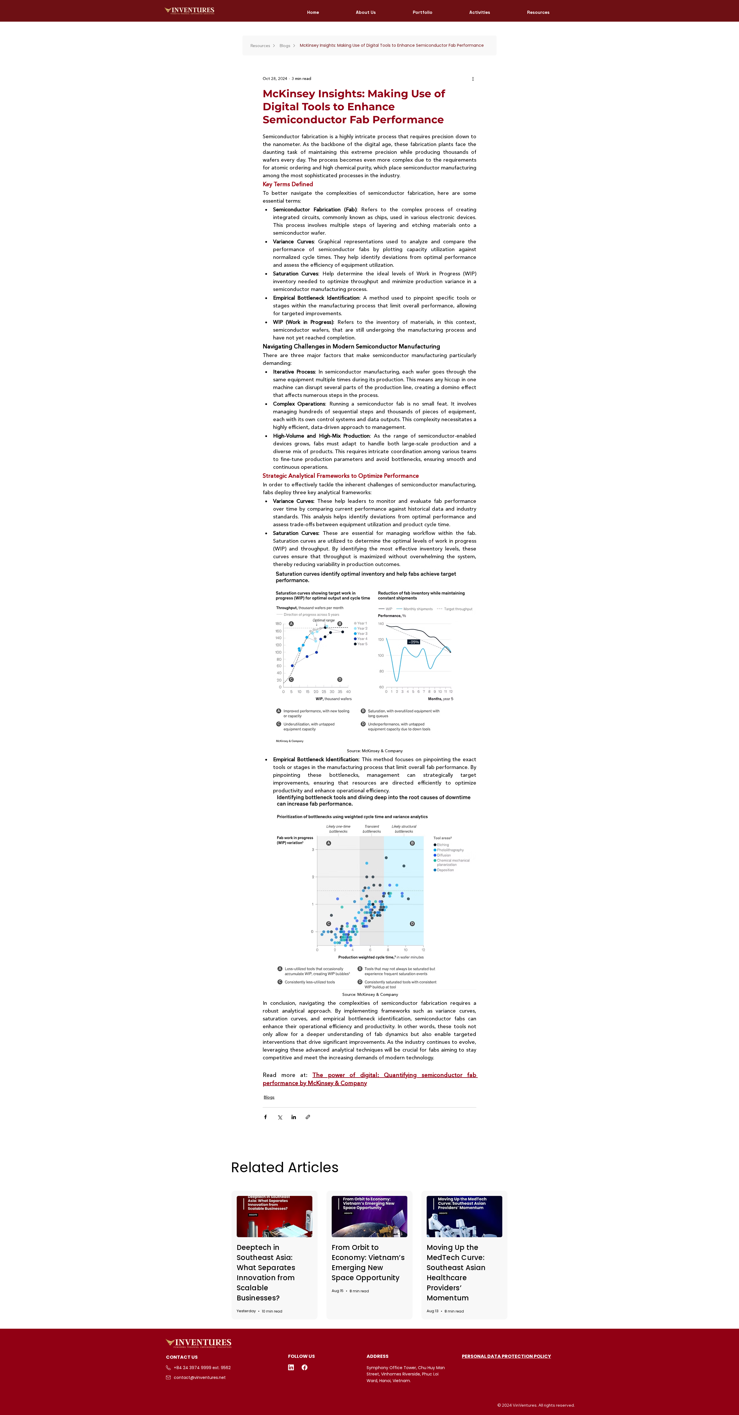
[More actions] (472, 78)
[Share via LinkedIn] (293, 1117)
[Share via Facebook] (265, 1117)
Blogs (269, 1097)
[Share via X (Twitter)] (279, 1117)
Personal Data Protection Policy (506, 1356)
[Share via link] (308, 1117)
